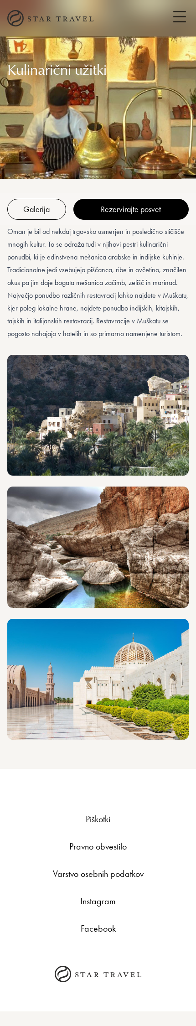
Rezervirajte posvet (131, 209)
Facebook (98, 928)
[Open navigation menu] (179, 17)
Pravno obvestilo (98, 846)
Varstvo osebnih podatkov (98, 873)
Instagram (98, 901)
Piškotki (98, 819)
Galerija (36, 209)
